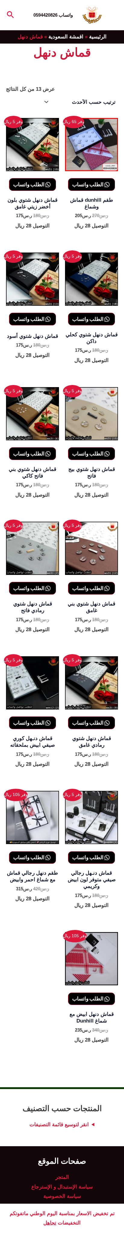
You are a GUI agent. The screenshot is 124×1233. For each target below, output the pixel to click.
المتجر (62, 1177)
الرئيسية (98, 37)
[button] (10, 15)
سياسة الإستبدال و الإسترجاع (62, 1187)
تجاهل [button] (49, 1223)
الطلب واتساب (88, 184)
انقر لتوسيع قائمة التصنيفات (59, 1124)
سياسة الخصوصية (62, 1196)
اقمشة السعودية (65, 37)
